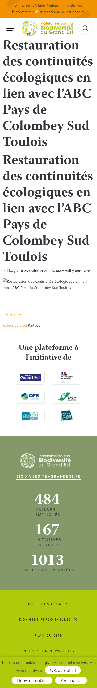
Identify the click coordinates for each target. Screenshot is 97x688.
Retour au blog (15, 325)
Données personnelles (45, 619)
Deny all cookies (32, 680)
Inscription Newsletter (48, 651)
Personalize (71, 680)
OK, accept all (63, 670)
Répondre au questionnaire (62, 12)
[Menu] (12, 28)
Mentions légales (48, 604)
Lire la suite (12, 315)
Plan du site (48, 635)
